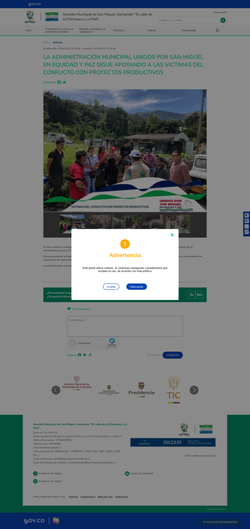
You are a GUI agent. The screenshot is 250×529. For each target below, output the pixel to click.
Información (136, 286)
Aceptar (111, 286)
